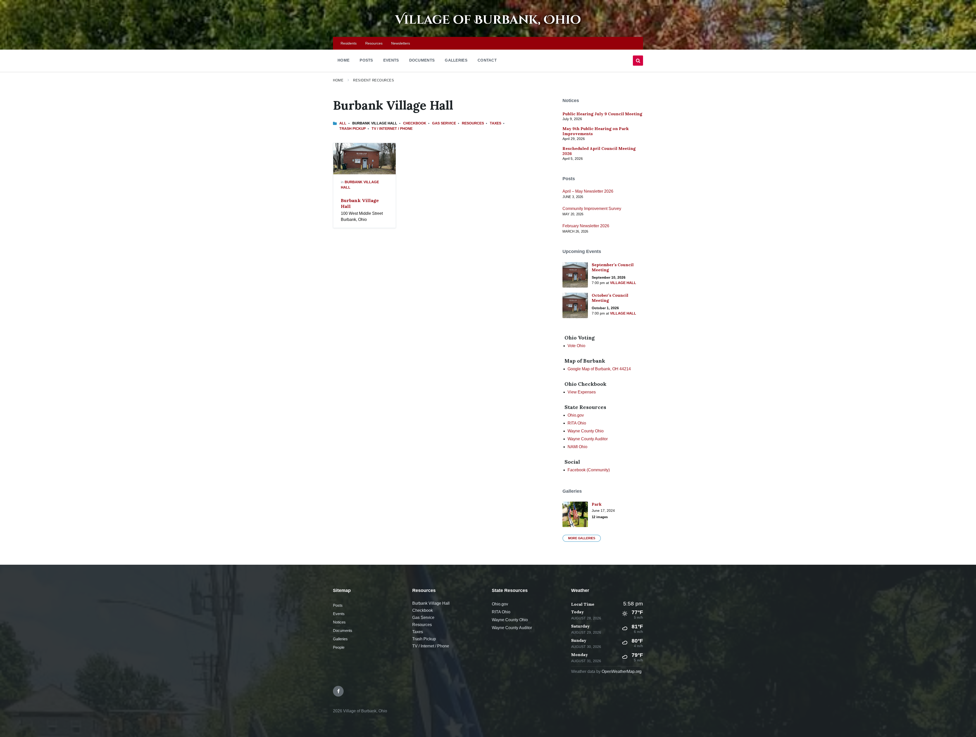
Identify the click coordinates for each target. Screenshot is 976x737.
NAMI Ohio (577, 447)
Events (339, 614)
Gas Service (444, 123)
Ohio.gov (576, 415)
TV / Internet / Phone (392, 128)
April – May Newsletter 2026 (587, 191)
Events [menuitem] (391, 60)
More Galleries (581, 538)
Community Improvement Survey (591, 208)
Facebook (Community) (589, 470)
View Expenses (582, 392)
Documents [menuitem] (422, 60)
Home (338, 80)
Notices (339, 622)
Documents (342, 630)
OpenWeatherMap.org (622, 671)
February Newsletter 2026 (585, 226)
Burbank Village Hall (360, 203)
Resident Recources (373, 80)
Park (597, 504)
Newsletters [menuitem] (400, 43)
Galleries (340, 639)
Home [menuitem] (343, 60)
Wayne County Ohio (586, 431)
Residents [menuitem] (349, 43)
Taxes (495, 123)
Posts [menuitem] (366, 60)
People (338, 647)
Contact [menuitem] (487, 60)
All (342, 123)
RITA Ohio (577, 423)
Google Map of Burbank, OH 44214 (599, 369)
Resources (473, 123)
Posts (338, 605)
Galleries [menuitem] (456, 60)
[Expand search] (638, 60)
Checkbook (414, 123)
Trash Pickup (352, 128)
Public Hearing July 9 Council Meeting (602, 113)
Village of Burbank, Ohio (488, 20)
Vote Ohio (576, 346)
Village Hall (623, 283)
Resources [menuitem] (374, 43)
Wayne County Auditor (588, 439)
